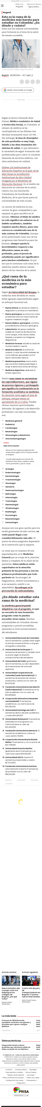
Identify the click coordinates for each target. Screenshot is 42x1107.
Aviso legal (30, 1075)
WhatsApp (38, 81)
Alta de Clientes (31, 1072)
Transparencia (31, 1080)
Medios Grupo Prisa (21, 1095)
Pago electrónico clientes (14, 1072)
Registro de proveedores (16, 1075)
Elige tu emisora (33, 6)
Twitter (27, 81)
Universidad (21, 780)
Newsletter (33, 1070)
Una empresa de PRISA (21, 1090)
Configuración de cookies (14, 1080)
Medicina (8, 780)
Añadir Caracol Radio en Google (19, 90)
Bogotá (7, 12)
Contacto (9, 1070)
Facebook (22, 81)
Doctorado (34, 780)
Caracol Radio (11, 5)
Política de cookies (33, 1078)
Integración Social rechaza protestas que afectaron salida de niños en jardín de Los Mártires (16, 1047)
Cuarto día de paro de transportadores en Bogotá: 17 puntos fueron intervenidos (31, 992)
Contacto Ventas (21, 1070)
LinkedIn (32, 81)
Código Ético (21, 1083)
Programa (19, 6)
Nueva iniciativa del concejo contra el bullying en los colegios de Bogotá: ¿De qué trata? (11, 993)
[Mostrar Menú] (2, 5)
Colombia (8, 784)
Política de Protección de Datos (13, 1078)
